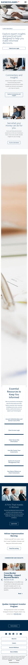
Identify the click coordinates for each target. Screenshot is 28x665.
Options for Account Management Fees (14, 461)
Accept (18, 660)
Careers (14, 643)
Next (26, 579)
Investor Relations (14, 647)
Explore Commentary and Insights (14, 94)
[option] (14, 78)
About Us (14, 639)
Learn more (14, 523)
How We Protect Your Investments (14, 451)
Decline (10, 660)
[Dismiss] (26, 655)
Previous (2, 579)
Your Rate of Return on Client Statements (14, 472)
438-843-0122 (17, 614)
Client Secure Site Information (14, 440)
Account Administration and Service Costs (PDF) (14, 419)
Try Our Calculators (14, 142)
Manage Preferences (14, 662)
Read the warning (14, 548)
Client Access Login (14, 48)
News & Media (14, 652)
